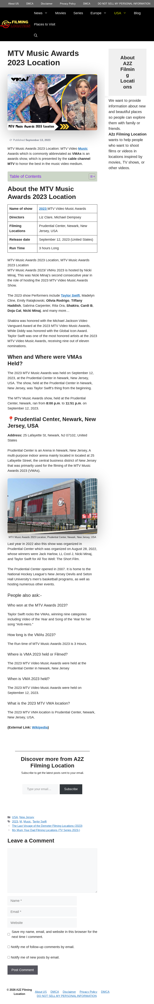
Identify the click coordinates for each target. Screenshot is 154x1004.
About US (13, 3)
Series (78, 13)
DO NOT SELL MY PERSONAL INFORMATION (124, 3)
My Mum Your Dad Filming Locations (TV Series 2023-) (46, 830)
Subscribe (71, 789)
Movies (60, 13)
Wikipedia (40, 727)
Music (27, 821)
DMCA (29, 3)
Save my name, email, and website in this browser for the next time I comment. (54, 934)
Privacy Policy (68, 3)
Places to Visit (44, 24)
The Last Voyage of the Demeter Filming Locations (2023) (47, 825)
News (38, 13)
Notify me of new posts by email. (35, 957)
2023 (15, 821)
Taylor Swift (70, 295)
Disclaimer (46, 3)
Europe (96, 13)
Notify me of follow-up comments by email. (42, 947)
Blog (137, 13)
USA (117, 13)
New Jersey (26, 817)
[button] (35, 35)
